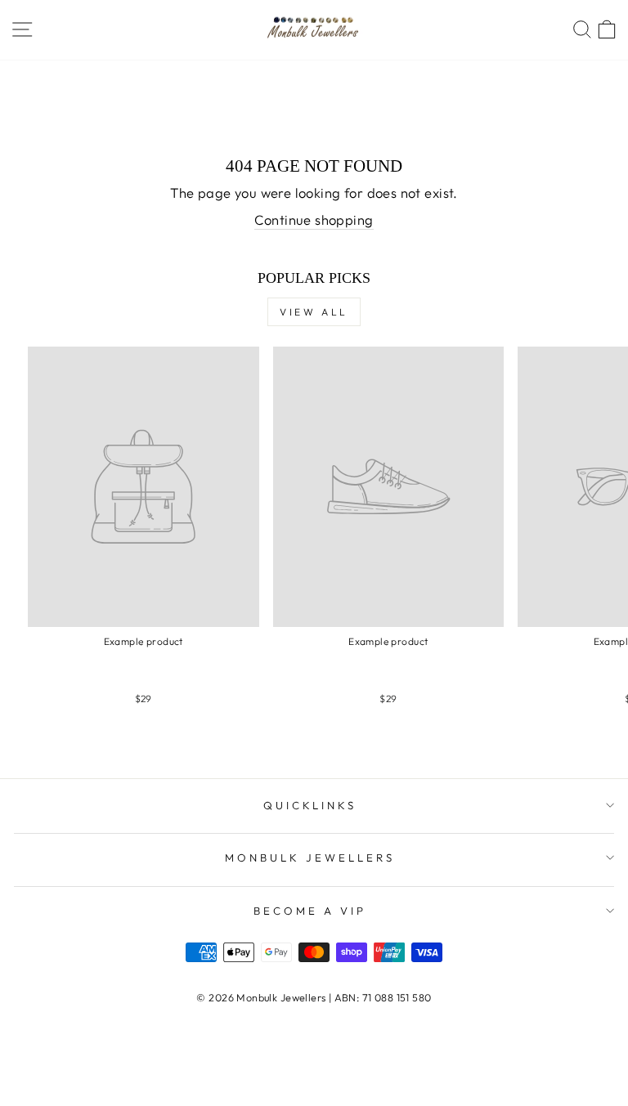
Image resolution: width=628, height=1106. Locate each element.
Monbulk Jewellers (310, 857)
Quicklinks (310, 805)
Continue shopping (313, 219)
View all (314, 312)
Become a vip (309, 910)
